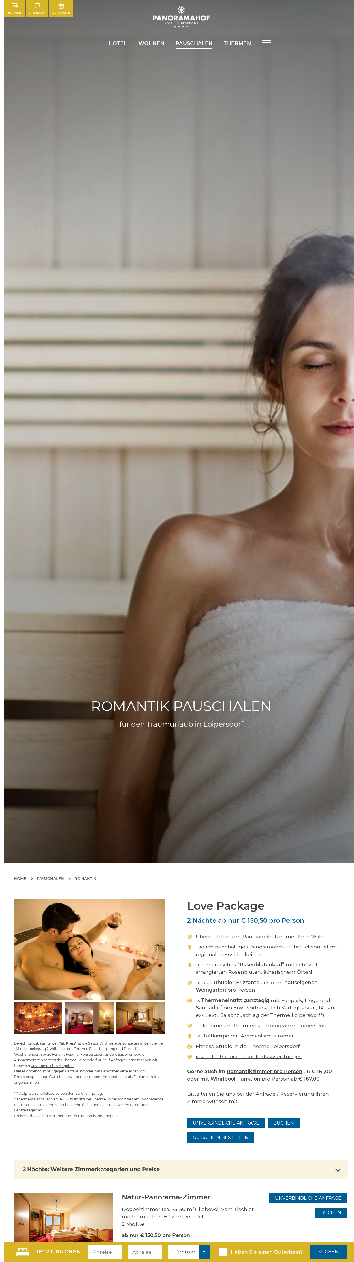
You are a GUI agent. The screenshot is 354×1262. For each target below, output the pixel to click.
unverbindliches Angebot (52, 1066)
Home (20, 878)
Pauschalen (194, 43)
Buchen (14, 12)
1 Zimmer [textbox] (183, 1252)
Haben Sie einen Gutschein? (267, 1252)
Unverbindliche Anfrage (226, 1123)
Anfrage (36, 12)
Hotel (118, 43)
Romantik (85, 878)
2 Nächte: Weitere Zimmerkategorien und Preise (91, 1169)
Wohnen (151, 43)
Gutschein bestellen (220, 1137)
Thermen (237, 43)
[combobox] (189, 1252)
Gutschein (61, 12)
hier (160, 1043)
